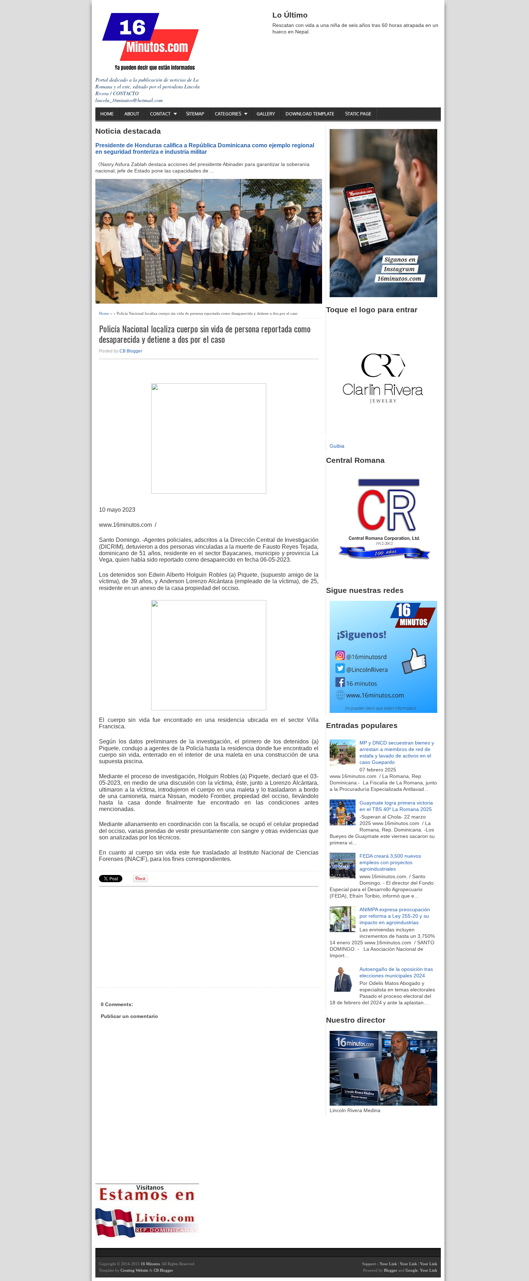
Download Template (310, 113)
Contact (160, 113)
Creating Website (134, 1270)
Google (412, 1270)
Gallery (266, 113)
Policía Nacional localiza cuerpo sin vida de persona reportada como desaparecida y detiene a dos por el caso (205, 333)
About (132, 113)
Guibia (337, 446)
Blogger (390, 1270)
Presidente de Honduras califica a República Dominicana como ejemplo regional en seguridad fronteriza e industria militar (204, 148)
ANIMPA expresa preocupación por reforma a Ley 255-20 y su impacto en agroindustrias (395, 916)
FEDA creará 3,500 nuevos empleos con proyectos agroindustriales (390, 862)
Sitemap (195, 113)
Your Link (388, 1264)
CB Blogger (130, 351)
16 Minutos (150, 1264)
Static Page (358, 113)
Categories (228, 113)
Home (107, 113)
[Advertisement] (155, 936)
